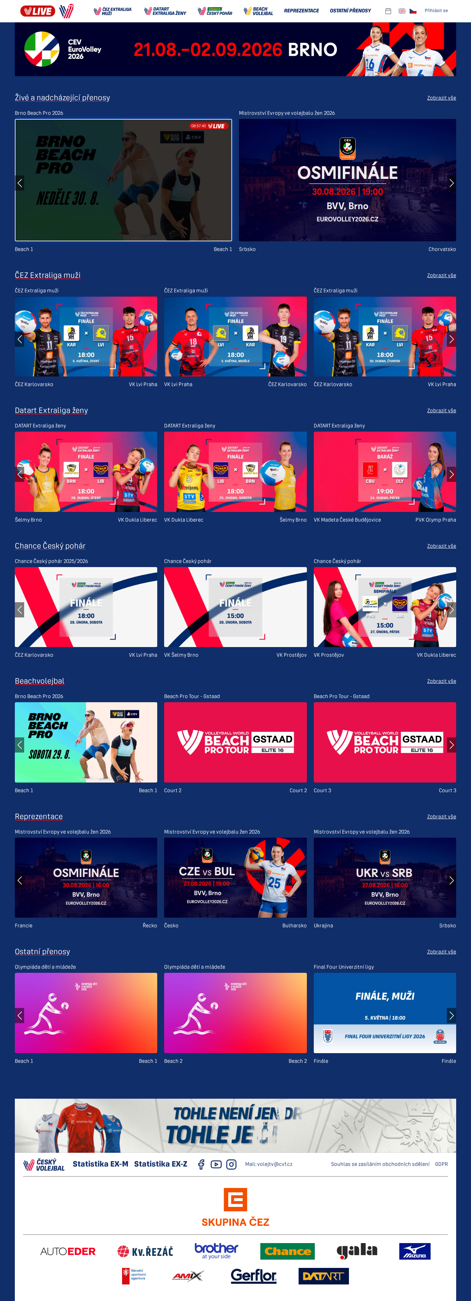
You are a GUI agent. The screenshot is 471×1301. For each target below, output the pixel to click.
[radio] (402, 11)
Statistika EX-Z (160, 1164)
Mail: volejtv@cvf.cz (268, 1164)
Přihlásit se (436, 10)
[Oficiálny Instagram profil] (231, 1164)
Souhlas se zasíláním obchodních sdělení (380, 1164)
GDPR (441, 1164)
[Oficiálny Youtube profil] (216, 1164)
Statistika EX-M (100, 1164)
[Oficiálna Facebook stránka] (201, 1164)
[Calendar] (388, 11)
